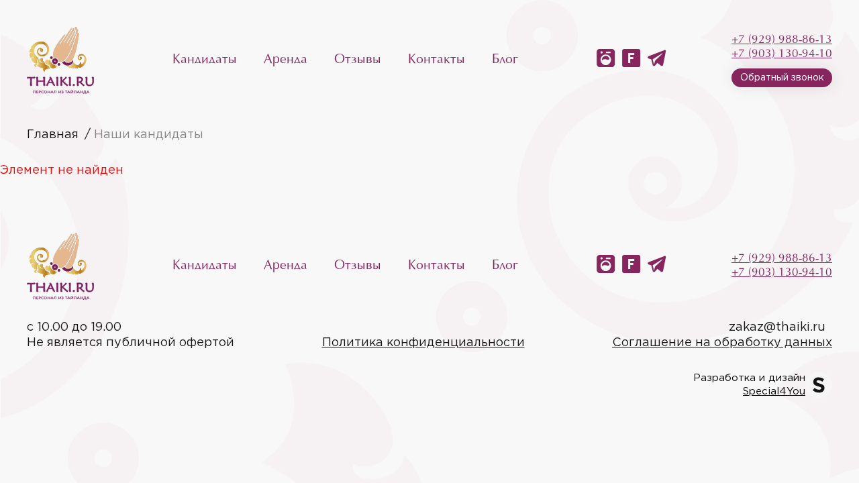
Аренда (285, 60)
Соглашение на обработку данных (722, 342)
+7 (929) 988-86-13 (781, 40)
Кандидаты (204, 60)
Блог (505, 60)
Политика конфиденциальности (423, 342)
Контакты (436, 60)
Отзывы (357, 60)
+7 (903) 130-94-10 (781, 54)
